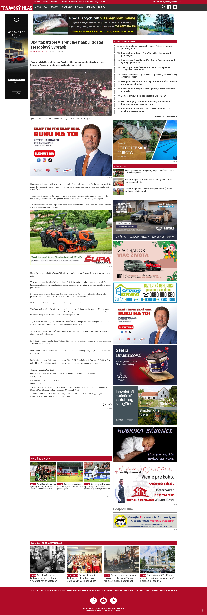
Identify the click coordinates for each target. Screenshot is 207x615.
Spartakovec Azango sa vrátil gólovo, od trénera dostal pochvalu (148, 89)
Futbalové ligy (91, 1)
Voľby (102, 1)
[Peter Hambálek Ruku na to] (71, 148)
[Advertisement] (54, 430)
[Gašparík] (145, 365)
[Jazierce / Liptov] (145, 140)
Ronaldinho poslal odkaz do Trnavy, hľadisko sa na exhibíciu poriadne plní (146, 109)
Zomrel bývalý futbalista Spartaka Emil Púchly (143, 96)
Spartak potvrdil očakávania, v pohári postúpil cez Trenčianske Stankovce (145, 68)
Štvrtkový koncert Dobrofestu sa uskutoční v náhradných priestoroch (43, 578)
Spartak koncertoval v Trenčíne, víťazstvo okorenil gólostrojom (70, 486)
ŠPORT (32, 51)
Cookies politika (170, 590)
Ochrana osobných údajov (100, 590)
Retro (81, 1)
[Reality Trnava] (145, 483)
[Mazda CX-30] (16, 56)
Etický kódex (117, 590)
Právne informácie (80, 590)
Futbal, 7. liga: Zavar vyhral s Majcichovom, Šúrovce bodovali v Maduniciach (148, 189)
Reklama (127, 590)
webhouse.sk (115, 611)
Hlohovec (54, 1)
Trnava (37, 1)
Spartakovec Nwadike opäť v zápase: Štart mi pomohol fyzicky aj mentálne (97, 486)
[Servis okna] (145, 292)
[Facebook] (169, 6)
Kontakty (140, 590)
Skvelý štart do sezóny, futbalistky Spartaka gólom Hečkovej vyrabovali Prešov (149, 75)
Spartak (63, 1)
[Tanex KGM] (145, 220)
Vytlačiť (108, 404)
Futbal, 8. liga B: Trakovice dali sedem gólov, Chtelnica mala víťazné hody (149, 180)
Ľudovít (177, 1)
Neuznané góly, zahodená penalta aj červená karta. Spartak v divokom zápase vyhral (146, 102)
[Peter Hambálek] (145, 324)
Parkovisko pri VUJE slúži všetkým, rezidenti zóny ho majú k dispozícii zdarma (157, 578)
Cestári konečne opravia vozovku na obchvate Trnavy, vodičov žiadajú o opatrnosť (120, 578)
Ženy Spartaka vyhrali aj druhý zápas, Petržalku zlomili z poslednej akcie (43, 486)
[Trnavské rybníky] (103, 24)
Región (45, 1)
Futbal (38, 51)
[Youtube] (175, 6)
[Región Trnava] (145, 405)
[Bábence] (145, 444)
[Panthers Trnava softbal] (145, 521)
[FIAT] (145, 261)
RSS (134, 590)
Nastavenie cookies (154, 590)
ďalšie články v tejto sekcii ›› (165, 116)
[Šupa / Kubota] (71, 237)
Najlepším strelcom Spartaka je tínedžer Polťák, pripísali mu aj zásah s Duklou (149, 82)
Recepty (73, 1)
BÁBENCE (67, 7)
